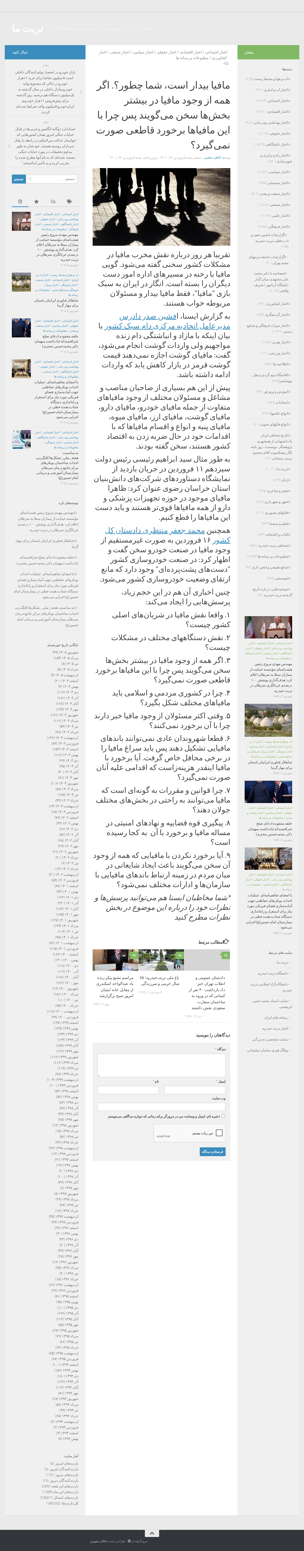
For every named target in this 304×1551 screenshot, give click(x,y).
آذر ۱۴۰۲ (72, 834)
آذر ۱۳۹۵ (72, 1313)
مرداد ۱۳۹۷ (70, 1199)
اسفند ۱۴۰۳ (69, 749)
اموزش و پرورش (276, 391)
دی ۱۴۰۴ (72, 692)
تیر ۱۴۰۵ (72, 664)
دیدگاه (220, 1049)
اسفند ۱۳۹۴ (69, 1364)
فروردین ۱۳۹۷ (68, 1222)
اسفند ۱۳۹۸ (69, 1091)
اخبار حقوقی (166, 52)
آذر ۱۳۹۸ (72, 1108)
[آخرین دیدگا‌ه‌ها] (53, 202)
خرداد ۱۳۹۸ (70, 1142)
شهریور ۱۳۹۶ (68, 1262)
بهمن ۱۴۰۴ (70, 686)
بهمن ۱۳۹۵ (70, 1302)
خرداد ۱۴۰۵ (70, 669)
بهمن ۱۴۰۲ (70, 823)
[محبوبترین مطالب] (36, 202)
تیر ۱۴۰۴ (72, 726)
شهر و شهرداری (276, 502)
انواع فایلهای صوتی (274, 424)
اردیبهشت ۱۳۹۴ (66, 1421)
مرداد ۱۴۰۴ (70, 721)
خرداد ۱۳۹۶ (70, 1279)
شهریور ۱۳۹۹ (68, 1057)
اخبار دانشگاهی (69, 224)
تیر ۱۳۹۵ (72, 1342)
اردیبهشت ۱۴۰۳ (66, 806)
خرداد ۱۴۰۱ (70, 937)
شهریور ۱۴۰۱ (68, 920)
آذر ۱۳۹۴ (72, 1382)
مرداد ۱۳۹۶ (70, 1268)
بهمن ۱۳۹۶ (70, 1233)
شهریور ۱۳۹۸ (68, 1125)
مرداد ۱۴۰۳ (70, 789)
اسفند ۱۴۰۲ (69, 817)
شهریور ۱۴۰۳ (68, 783)
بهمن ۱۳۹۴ (70, 1370)
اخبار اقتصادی (191, 52)
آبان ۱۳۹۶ (71, 1250)
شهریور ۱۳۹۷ (68, 1194)
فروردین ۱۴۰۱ (68, 948)
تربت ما (27, 28)
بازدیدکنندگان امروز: (63, 1469)
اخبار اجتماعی (216, 52)
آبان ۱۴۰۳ (71, 772)
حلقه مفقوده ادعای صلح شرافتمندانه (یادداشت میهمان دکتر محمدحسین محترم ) (56, 341)
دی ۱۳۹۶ (72, 1239)
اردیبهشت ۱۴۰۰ (66, 1011)
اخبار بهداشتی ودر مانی (271, 122)
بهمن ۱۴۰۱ (70, 891)
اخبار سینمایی (277, 183)
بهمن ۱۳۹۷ (70, 1165)
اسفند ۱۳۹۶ (69, 1228)
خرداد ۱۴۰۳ (70, 800)
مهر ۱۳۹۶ (71, 1256)
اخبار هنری (280, 342)
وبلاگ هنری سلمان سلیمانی (267, 1050)
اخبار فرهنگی (68, 285)
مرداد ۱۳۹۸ (70, 1131)
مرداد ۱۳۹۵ (70, 1336)
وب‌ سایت (219, 1098)
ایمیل (221, 1081)
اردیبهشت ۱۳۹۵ (66, 1353)
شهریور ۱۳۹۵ (68, 1330)
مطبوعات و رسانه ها (192, 58)
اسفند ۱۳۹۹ (69, 1023)
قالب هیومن (97, 1541)
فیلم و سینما (279, 523)
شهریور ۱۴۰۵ (68, 652)
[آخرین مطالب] (20, 202)
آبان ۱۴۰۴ (71, 703)
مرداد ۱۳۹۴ (70, 1404)
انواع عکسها (279, 413)
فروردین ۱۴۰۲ (68, 880)
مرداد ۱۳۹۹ (70, 1062)
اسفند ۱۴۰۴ (69, 681)
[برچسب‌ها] (70, 202)
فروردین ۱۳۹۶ (68, 1290)
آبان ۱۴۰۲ (71, 840)
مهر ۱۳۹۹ (71, 1051)
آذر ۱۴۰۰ (72, 971)
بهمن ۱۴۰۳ (70, 755)
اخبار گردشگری (276, 314)
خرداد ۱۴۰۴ (70, 732)
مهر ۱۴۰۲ (71, 846)
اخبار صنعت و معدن (273, 194)
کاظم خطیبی (212, 158)
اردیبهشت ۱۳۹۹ (66, 1080)
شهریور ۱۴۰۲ (68, 852)
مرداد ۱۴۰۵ (70, 658)
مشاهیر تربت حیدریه (273, 545)
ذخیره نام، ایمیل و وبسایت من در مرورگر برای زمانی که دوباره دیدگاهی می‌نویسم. (164, 1116)
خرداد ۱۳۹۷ (70, 1211)
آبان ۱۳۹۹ (71, 1045)
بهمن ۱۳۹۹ (70, 1028)
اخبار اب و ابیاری (276, 90)
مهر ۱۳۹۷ (71, 1188)
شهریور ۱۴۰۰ (68, 988)
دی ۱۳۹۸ (72, 1102)
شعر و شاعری (277, 491)
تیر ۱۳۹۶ (72, 1273)
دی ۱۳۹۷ (72, 1171)
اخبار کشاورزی (277, 304)
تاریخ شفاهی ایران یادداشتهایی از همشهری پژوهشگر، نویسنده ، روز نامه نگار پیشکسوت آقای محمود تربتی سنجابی (271, 446)
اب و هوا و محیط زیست (64, 275)
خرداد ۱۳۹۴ (70, 1416)
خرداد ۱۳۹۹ (70, 1074)
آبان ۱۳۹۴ (71, 1387)
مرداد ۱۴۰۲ (70, 857)
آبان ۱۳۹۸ (71, 1114)
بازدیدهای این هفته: (64, 1486)
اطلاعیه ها (280, 364)
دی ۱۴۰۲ (72, 829)
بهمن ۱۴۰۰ (70, 960)
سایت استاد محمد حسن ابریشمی (272, 1004)
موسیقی (281, 578)
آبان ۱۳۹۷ (71, 1182)
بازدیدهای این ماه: (65, 1492)
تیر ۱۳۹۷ (72, 1205)
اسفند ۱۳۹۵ (69, 1296)
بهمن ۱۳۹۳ (70, 1439)
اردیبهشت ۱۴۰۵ (66, 675)
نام (156, 1081)
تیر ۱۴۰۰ (72, 1000)
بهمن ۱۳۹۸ (70, 1097)
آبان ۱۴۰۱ (71, 909)
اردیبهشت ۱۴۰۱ (66, 943)
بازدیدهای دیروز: (66, 1475)
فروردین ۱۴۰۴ (68, 743)
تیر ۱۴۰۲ (72, 863)
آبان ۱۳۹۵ (71, 1319)
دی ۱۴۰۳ (72, 760)
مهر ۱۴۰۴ (71, 709)
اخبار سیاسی (143, 52)
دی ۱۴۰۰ (72, 966)
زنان (284, 480)
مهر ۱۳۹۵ (71, 1325)
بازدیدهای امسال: (65, 1497)
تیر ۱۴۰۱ (72, 931)
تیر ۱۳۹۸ (72, 1137)
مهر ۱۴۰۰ (71, 983)
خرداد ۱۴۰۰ (70, 1005)
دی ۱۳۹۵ (72, 1307)
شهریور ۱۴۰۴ (68, 715)
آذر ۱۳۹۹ (72, 1040)
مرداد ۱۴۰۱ (70, 926)
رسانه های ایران (276, 1017)
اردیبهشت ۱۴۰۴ (66, 738)
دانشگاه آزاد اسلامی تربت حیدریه (271, 987)
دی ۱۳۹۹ (72, 1034)
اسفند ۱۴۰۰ (69, 954)
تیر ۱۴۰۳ (72, 795)
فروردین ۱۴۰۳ (68, 812)
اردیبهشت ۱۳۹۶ (66, 1285)
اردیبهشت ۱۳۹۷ (66, 1216)
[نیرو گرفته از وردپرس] (129, 1541)
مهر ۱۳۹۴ (71, 1393)
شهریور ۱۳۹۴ (68, 1399)
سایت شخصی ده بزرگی (270, 1039)
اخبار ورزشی (278, 353)
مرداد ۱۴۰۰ (70, 994)
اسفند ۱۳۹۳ (69, 1433)
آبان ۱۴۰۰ (71, 977)
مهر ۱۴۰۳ (71, 778)
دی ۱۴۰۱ (72, 897)
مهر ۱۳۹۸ (71, 1119)
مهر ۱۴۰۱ (71, 914)
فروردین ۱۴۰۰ (68, 1017)
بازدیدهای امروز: (66, 1463)
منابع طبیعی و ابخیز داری (270, 567)
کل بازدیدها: (69, 1503)
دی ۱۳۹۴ (72, 1376)
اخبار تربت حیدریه (275, 1028)
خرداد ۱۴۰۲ (70, 869)
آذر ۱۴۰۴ (72, 698)
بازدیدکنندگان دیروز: (63, 1480)
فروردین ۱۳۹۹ (68, 1085)
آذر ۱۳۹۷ (72, 1176)
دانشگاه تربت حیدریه (273, 973)
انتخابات (282, 402)
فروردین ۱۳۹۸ (68, 1154)
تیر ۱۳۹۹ (72, 1068)
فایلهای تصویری (276, 513)
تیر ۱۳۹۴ (72, 1410)
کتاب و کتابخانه (277, 534)
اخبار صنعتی (119, 52)
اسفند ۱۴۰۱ (69, 886)
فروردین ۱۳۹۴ (68, 1427)
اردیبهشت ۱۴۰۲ (66, 874)
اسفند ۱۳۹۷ (69, 1159)
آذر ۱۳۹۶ (72, 1245)
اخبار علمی (279, 215)
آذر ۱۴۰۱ (72, 903)
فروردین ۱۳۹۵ (68, 1359)
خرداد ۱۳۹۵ (70, 1347)
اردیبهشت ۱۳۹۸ (66, 1148)
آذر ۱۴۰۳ (72, 766)
